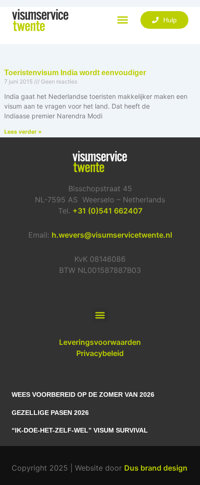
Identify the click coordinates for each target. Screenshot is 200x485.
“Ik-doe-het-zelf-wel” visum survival (80, 430)
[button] (123, 20)
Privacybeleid (100, 353)
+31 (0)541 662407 (107, 210)
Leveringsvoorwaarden (100, 342)
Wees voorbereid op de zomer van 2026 (83, 394)
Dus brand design (155, 467)
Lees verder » (23, 131)
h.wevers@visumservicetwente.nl (112, 234)
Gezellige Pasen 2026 (50, 412)
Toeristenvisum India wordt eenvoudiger (75, 73)
